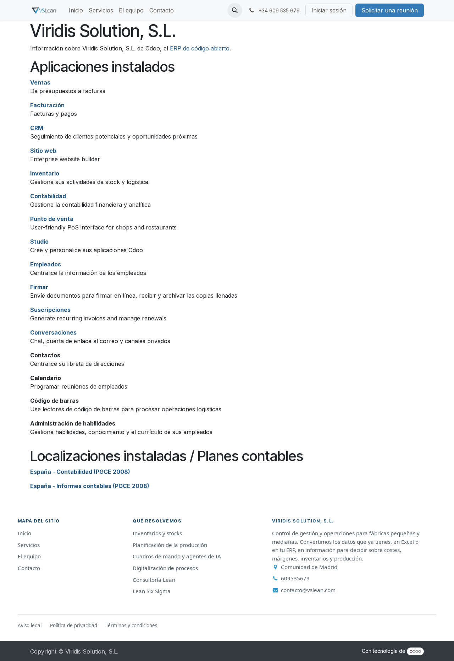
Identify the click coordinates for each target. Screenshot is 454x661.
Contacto (29, 567)
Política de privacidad (73, 625)
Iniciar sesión (329, 10)
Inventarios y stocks (157, 533)
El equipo (29, 556)
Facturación (47, 105)
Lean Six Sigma (152, 591)
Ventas (40, 82)
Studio (39, 241)
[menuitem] (76, 10)
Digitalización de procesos (165, 567)
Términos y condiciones (131, 625)
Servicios (29, 544)
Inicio (24, 533)
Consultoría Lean (154, 579)
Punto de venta (51, 218)
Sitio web (43, 150)
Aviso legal (29, 625)
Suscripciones (50, 309)
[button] (234, 10)
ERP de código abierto (199, 48)
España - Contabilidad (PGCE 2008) (80, 471)
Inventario (44, 173)
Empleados (45, 264)
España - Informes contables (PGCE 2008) (89, 485)
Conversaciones (53, 332)
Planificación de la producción (170, 544)
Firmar (39, 287)
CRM (36, 127)
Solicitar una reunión (389, 10)
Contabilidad (48, 196)
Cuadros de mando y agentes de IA (177, 556)
